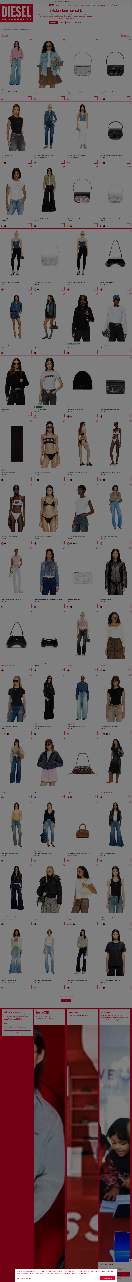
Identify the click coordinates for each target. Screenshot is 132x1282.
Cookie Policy (86, 1273)
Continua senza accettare (24, 1278)
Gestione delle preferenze (56, 1273)
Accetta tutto (108, 1278)
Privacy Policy (77, 1273)
